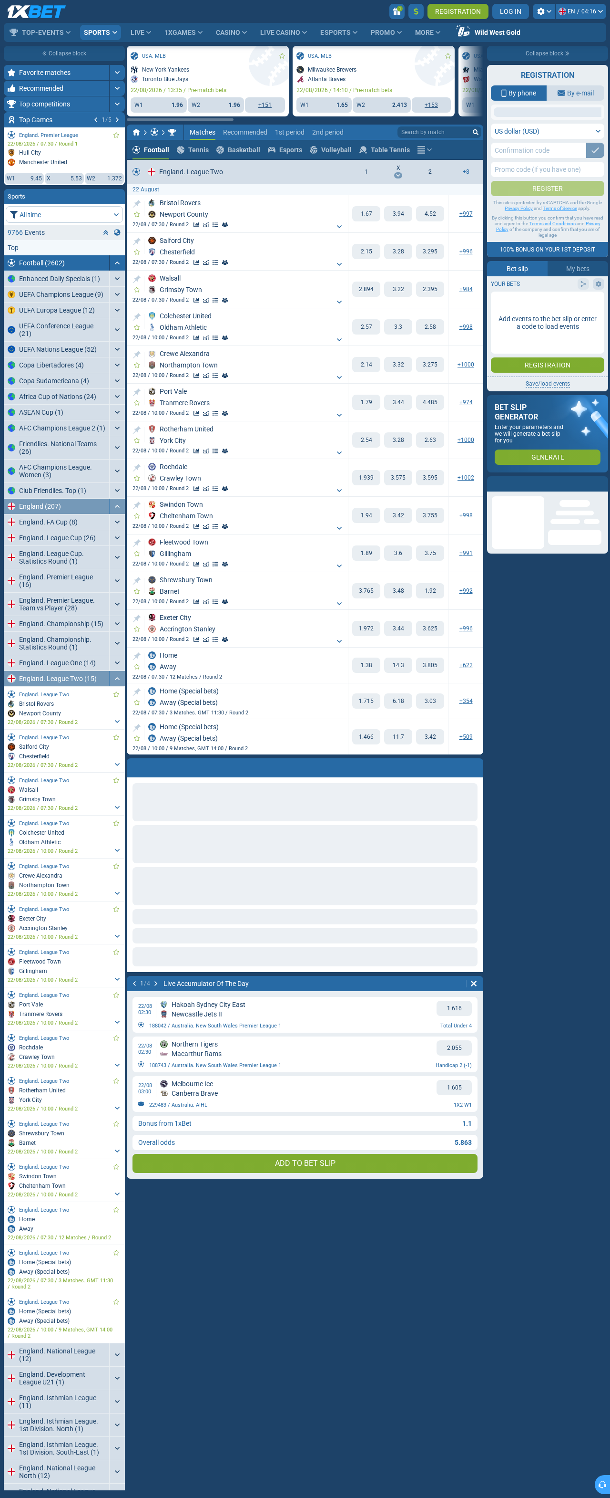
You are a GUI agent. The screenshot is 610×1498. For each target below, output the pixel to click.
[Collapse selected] (106, 232)
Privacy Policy (519, 284)
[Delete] (473, 983)
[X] (398, 213)
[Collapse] (117, 263)
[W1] (366, 213)
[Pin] (136, 204)
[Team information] (225, 225)
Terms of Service (560, 284)
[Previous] (96, 120)
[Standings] (215, 225)
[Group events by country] (117, 232)
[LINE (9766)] (136, 132)
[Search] (475, 132)
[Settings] (544, 11)
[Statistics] (196, 225)
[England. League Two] (172, 132)
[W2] (430, 213)
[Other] (425, 150)
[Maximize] (117, 72)
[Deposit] (416, 11)
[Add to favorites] (116, 135)
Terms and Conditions (552, 299)
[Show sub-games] (117, 721)
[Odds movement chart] (206, 225)
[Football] (154, 132)
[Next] (117, 120)
